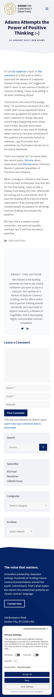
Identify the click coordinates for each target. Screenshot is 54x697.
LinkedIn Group (14, 481)
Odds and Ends (16, 240)
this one (29, 160)
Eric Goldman (18, 71)
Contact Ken (14, 603)
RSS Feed (12, 471)
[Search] (43, 447)
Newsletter (12, 476)
